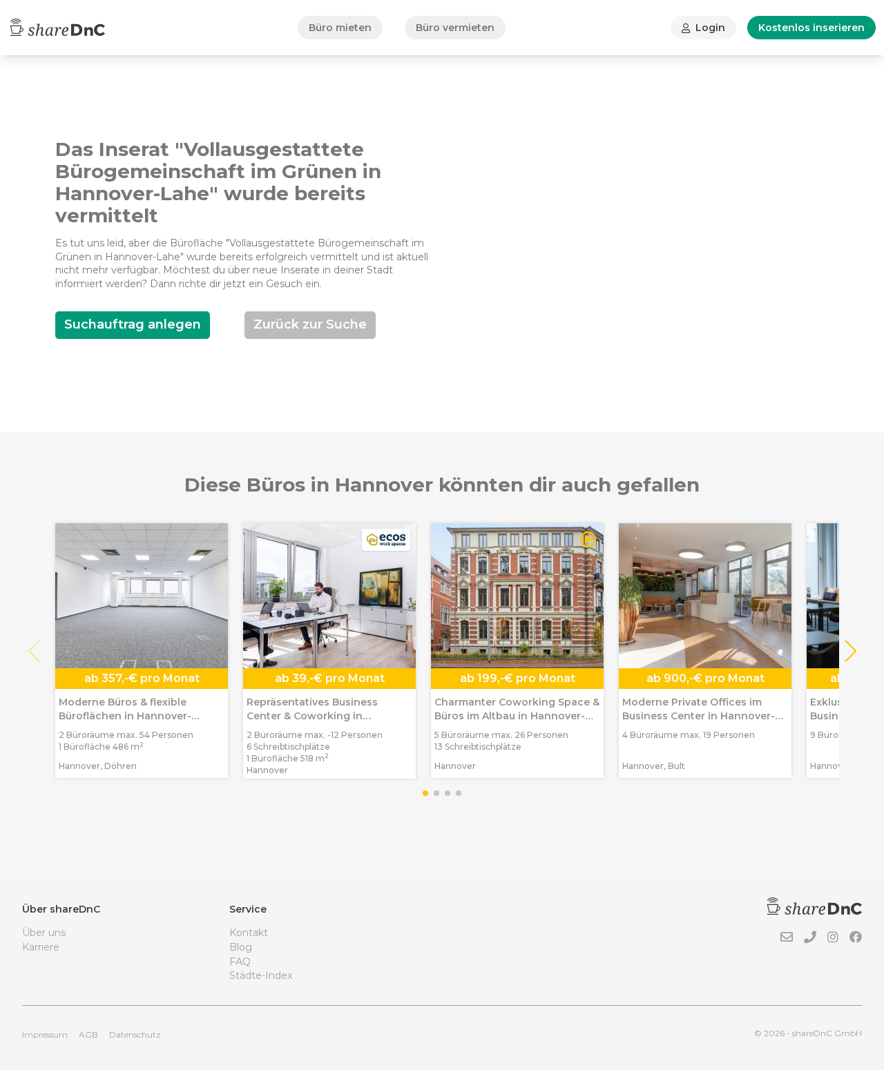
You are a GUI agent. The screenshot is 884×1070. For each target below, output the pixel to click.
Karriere (40, 947)
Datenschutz (135, 1034)
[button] (850, 651)
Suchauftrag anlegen (132, 324)
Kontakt (248, 932)
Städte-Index (260, 975)
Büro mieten (340, 27)
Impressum (45, 1034)
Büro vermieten (455, 27)
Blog (240, 947)
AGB (88, 1034)
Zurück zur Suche (310, 324)
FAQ (240, 961)
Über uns (44, 932)
